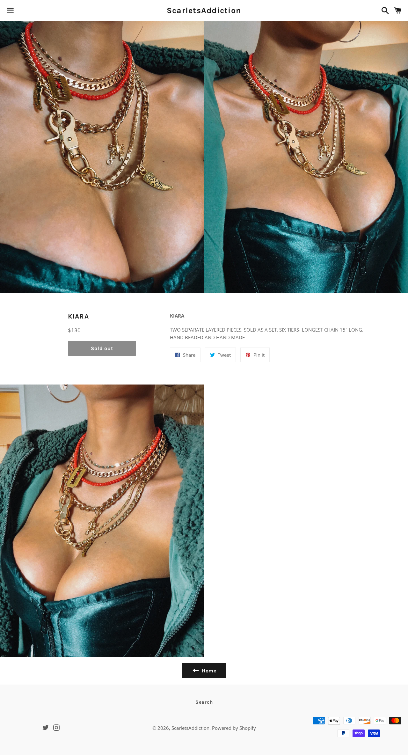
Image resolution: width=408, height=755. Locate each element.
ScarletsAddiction (204, 10)
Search (204, 702)
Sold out (102, 348)
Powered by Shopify (234, 728)
